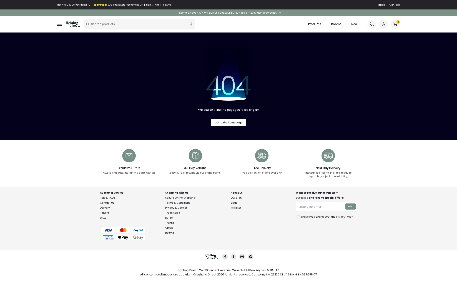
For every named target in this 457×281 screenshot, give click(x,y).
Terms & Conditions (177, 203)
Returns (104, 213)
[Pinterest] (250, 257)
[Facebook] (233, 257)
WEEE (103, 218)
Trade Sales (172, 213)
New (354, 24)
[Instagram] (242, 257)
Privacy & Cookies (176, 208)
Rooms (336, 24)
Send (350, 206)
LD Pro (169, 218)
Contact (394, 5)
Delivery (105, 208)
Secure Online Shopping (180, 198)
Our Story (236, 198)
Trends (169, 223)
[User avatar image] (383, 24)
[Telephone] (371, 24)
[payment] (130, 230)
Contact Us (107, 203)
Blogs (234, 203)
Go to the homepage (228, 122)
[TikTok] (225, 257)
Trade (381, 5)
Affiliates (236, 208)
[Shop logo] (73, 24)
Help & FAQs (107, 198)
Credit (169, 228)
